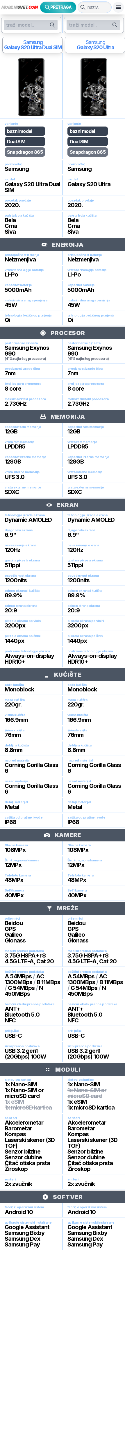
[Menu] (118, 7)
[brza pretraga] (83, 7)
